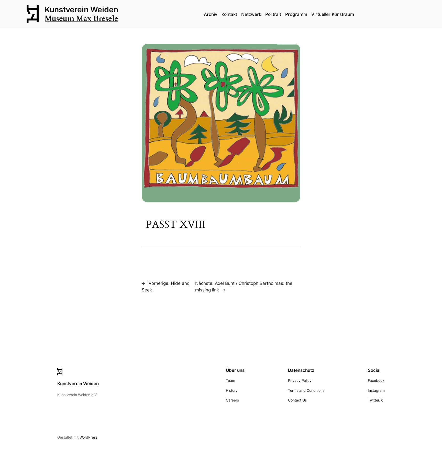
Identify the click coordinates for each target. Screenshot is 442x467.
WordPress (88, 437)
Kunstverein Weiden (81, 9)
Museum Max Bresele (81, 19)
